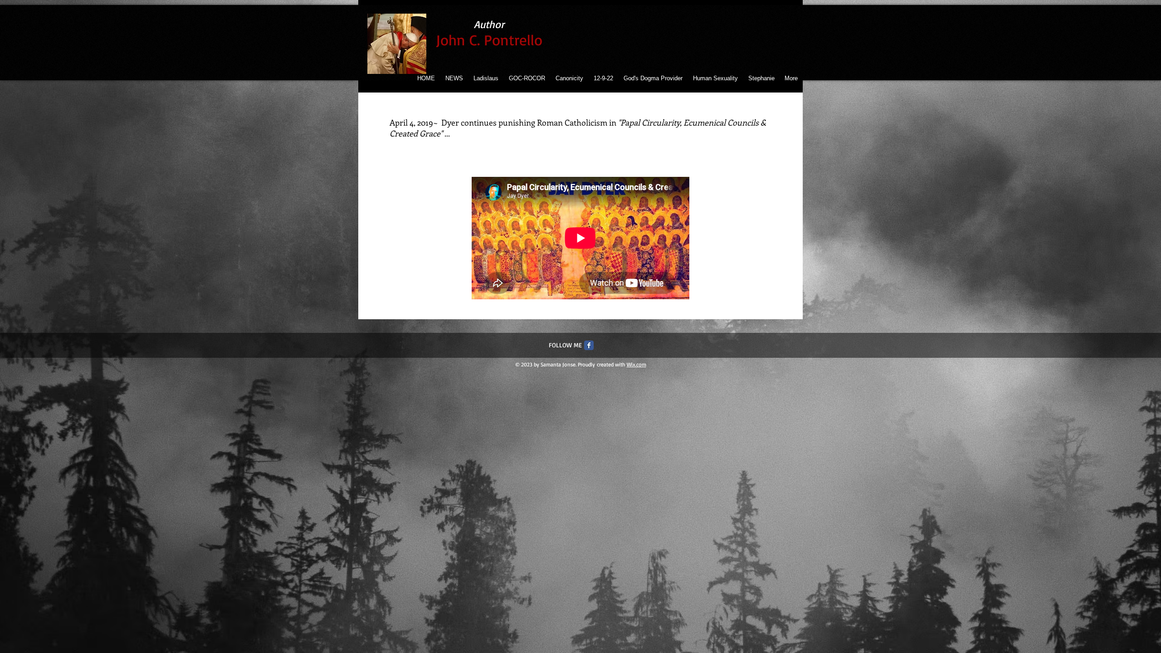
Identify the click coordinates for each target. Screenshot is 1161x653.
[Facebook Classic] (589, 345)
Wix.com (636, 364)
